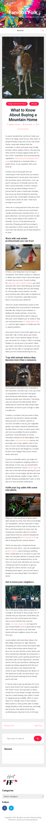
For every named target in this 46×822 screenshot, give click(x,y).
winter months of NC (28, 537)
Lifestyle (34, 104)
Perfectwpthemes (31, 820)
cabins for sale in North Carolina (20, 283)
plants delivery (12, 551)
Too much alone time (19, 624)
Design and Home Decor (17, 104)
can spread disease (22, 440)
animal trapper (32, 468)
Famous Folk (23, 12)
